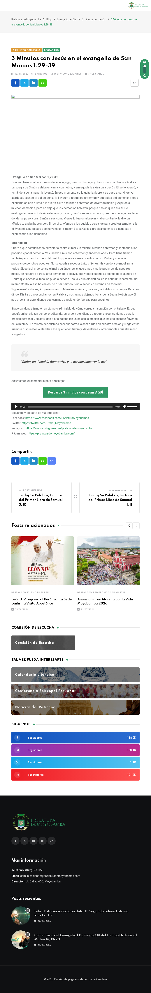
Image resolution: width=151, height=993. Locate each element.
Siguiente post (118, 490)
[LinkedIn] (33, 83)
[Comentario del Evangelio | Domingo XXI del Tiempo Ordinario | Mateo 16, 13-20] (20, 939)
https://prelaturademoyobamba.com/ (51, 433)
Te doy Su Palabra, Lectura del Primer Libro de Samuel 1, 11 (110, 500)
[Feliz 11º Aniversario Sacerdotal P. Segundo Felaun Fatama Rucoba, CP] (20, 915)
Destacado (18, 592)
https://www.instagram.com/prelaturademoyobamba (59, 428)
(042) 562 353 (34, 870)
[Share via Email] (135, 83)
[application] (75, 406)
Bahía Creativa (98, 979)
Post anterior (32, 490)
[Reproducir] (16, 406)
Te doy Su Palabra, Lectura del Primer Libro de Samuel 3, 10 (41, 500)
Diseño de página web (68, 979)
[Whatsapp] (42, 83)
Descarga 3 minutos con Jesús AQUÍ (75, 392)
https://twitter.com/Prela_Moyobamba (46, 423)
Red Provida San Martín (109, 592)
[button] (129, 525)
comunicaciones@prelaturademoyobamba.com (50, 876)
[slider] (132, 406)
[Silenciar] (124, 406)
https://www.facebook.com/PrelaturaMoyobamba (57, 418)
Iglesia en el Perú (38, 592)
